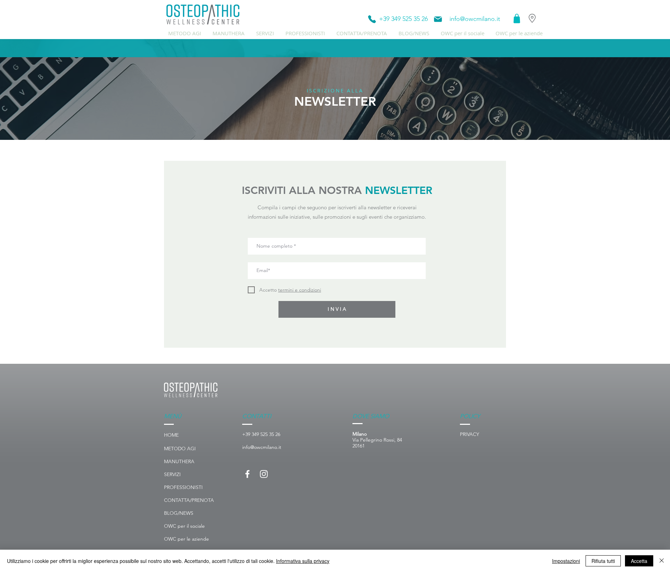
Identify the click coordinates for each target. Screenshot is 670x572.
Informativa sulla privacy (302, 560)
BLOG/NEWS (178, 513)
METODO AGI (180, 448)
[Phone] (372, 19)
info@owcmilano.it (474, 19)
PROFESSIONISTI (183, 487)
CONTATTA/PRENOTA (189, 500)
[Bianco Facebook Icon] (247, 474)
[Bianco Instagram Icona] (264, 474)
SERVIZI (172, 474)
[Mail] (437, 19)
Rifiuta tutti (603, 560)
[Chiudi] (661, 560)
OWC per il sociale (184, 526)
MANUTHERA (179, 461)
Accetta (639, 560)
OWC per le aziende (186, 539)
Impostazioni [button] (566, 560)
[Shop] (516, 18)
